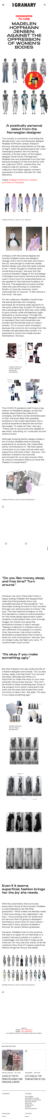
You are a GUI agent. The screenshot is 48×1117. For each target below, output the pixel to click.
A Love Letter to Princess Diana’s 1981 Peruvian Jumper (12, 1079)
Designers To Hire (32, 1098)
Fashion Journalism (33, 1100)
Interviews (29, 1105)
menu (3, 5)
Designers (28, 1072)
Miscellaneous (7, 1072)
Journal (28, 1093)
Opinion (28, 1107)
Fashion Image (30, 1102)
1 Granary (6, 1093)
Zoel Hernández (26, 1029)
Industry (28, 1103)
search (45, 5)
